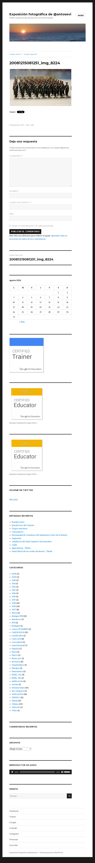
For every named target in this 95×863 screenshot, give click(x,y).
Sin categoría (18, 691)
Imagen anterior (15, 54)
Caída (14, 545)
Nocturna (16, 661)
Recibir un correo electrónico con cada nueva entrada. (32, 226)
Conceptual (17, 642)
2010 (14, 580)
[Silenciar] (62, 772)
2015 (14, 596)
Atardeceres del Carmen (23, 525)
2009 (14, 577)
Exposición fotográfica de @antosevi (40, 14)
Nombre (14, 191)
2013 (14, 590)
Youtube (13, 845)
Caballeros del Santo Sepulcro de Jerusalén (32, 541)
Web (11, 214)
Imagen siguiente (30, 54)
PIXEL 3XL (16, 678)
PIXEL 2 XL (17, 674)
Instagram (14, 834)
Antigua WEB (18, 616)
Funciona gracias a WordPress (51, 853)
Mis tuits (13, 499)
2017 (14, 600)
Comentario (16, 156)
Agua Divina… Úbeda (21, 548)
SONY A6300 (17, 694)
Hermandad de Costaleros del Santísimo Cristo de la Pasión (39, 535)
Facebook (14, 811)
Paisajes (15, 668)
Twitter (12, 817)
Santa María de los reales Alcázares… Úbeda (32, 551)
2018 (14, 603)
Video (14, 710)
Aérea (14, 613)
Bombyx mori (18, 522)
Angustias (16, 538)
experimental (18, 645)
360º (14, 609)
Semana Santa (18, 688)
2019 (14, 606)
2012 (14, 587)
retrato (15, 684)
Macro (15, 655)
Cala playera (17, 532)
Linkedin (13, 828)
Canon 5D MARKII (20, 629)
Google (12, 822)
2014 (14, 593)
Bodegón (16, 626)
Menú (81, 15)
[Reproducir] (12, 772)
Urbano (15, 704)
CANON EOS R (18, 632)
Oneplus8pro (18, 665)
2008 (14, 574)
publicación (17, 681)
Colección (16, 639)
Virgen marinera (19, 528)
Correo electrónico (20, 202)
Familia (15, 648)
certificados (17, 635)
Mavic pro (16, 658)
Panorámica (17, 671)
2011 (13, 583)
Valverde (16, 707)
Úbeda (14, 701)
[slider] (67, 772)
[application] (40, 772)
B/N (13, 622)
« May (22, 322)
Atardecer (16, 619)
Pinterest (13, 839)
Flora (14, 652)
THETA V (16, 697)
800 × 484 (30, 125)
